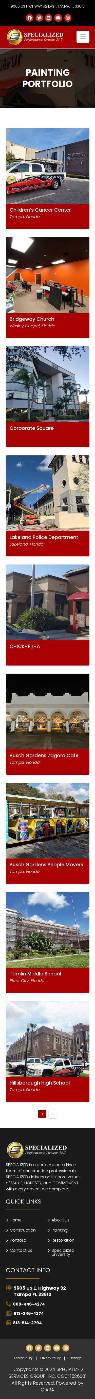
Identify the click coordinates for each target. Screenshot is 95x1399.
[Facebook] (29, 18)
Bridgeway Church (32, 319)
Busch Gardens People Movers (46, 864)
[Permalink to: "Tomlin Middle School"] (47, 930)
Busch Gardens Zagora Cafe (44, 755)
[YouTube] (58, 18)
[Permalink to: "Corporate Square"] (47, 384)
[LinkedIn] (48, 18)
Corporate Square (32, 428)
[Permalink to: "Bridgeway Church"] (47, 275)
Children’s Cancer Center (40, 210)
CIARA (47, 1390)
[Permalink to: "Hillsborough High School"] (47, 1039)
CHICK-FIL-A (25, 646)
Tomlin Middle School (35, 973)
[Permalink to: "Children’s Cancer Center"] (47, 166)
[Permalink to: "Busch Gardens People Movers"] (47, 820)
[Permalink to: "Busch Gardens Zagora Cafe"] (47, 711)
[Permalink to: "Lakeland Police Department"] (47, 493)
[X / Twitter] (39, 18)
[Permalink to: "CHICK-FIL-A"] (47, 602)
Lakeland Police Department (44, 537)
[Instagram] (67, 18)
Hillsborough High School (40, 1082)
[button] (83, 37)
